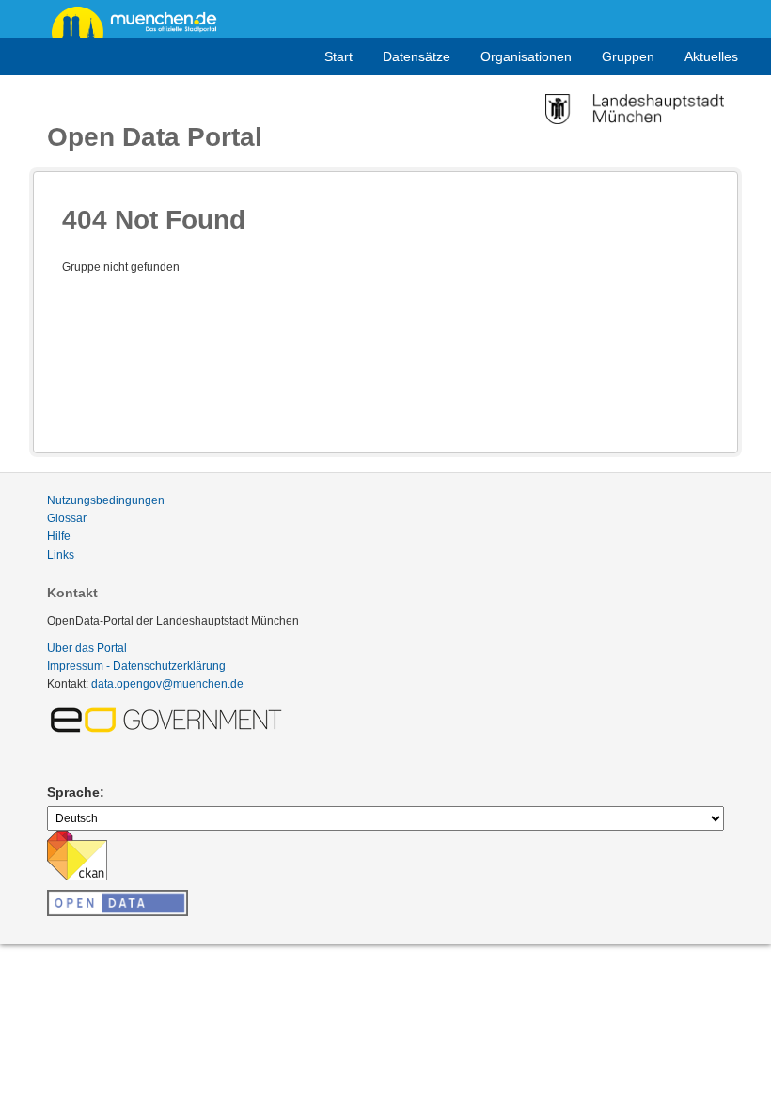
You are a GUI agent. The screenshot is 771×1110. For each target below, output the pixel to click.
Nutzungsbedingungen (106, 500)
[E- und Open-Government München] (169, 718)
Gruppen (628, 56)
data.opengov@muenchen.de (167, 683)
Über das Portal (87, 648)
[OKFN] (117, 897)
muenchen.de (141, 21)
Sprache (73, 792)
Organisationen (526, 56)
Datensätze (416, 56)
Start (338, 56)
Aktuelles (711, 56)
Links (60, 555)
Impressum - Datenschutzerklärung (136, 666)
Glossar (67, 518)
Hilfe (59, 536)
